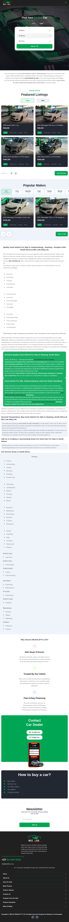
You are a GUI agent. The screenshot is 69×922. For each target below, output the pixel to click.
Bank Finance (7, 886)
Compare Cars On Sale (10, 898)
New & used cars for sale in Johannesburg (13, 856)
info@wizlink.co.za (8, 864)
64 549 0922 (11, 859)
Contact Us (6, 894)
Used (41, 23)
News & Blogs (7, 906)
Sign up (34, 825)
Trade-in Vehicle (8, 890)
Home (5, 874)
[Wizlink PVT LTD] (7, 3)
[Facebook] (32, 917)
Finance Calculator (9, 902)
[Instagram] (37, 917)
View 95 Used (61, 173)
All (27, 23)
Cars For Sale (7, 882)
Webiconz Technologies (54, 914)
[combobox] (34, 30)
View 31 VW (62, 234)
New (33, 23)
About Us (6, 878)
